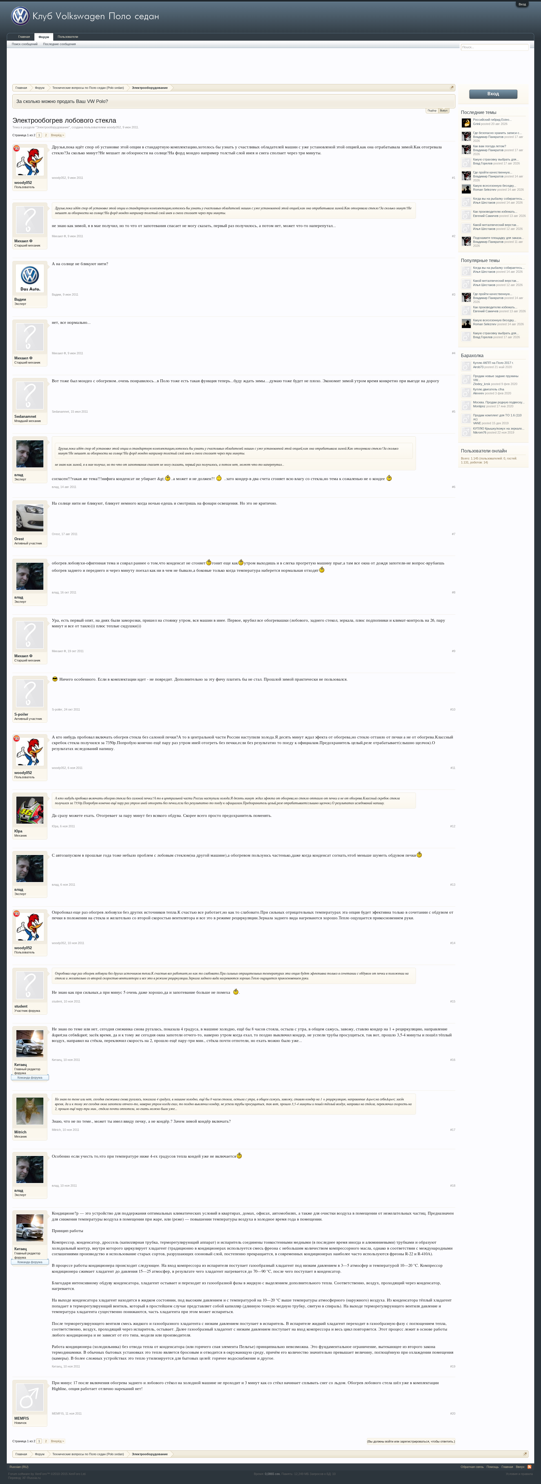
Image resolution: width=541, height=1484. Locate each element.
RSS (529, 1467)
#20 (452, 1413)
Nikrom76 (479, 432)
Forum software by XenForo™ (47, 1474)
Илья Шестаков (484, 202)
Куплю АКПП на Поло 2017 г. (493, 362)
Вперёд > (57, 135)
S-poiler (21, 714)
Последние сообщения (59, 44)
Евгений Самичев (485, 215)
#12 (452, 826)
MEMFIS (21, 1418)
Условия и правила (519, 1474)
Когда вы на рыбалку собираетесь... (499, 198)
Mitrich (20, 1132)
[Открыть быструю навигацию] (452, 87)
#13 (452, 884)
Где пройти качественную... (492, 172)
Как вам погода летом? (489, 146)
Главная (24, 36)
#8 (453, 592)
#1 (453, 177)
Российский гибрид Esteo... (492, 119)
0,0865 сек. (273, 1474)
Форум (44, 37)
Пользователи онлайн (484, 451)
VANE (477, 423)
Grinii (476, 124)
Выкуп (443, 110)
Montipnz (479, 406)
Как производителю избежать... (495, 211)
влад (18, 475)
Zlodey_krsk (481, 384)
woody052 (114, 127)
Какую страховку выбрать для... (496, 159)
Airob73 (478, 367)
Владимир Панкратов (488, 136)
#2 (453, 236)
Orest (19, 539)
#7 (453, 534)
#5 (453, 411)
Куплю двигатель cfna (488, 389)
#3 (453, 294)
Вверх (520, 1466)
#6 (453, 487)
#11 (453, 768)
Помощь (493, 1466)
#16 (452, 1059)
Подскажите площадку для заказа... (498, 237)
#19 (452, 1366)
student (20, 1006)
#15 (452, 1001)
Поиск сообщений (24, 44)
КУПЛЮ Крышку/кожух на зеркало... (498, 428)
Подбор (432, 110)
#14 (452, 943)
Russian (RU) (19, 1466)
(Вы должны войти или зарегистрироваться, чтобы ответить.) (411, 1441)
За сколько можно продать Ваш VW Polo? (62, 101)
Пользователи (68, 36)
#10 (452, 709)
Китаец (20, 1065)
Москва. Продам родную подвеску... (499, 402)
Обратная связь (472, 1466)
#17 (452, 1129)
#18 (452, 1185)
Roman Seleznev (484, 189)
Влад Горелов (483, 163)
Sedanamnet (25, 416)
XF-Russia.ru (31, 1477)
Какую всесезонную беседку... (494, 185)
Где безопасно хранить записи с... (497, 133)
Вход (522, 4)
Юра (18, 831)
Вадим (20, 299)
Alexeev (478, 393)
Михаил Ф (23, 241)
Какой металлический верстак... (496, 225)
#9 (453, 651)
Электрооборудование (53, 127)
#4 (453, 353)
